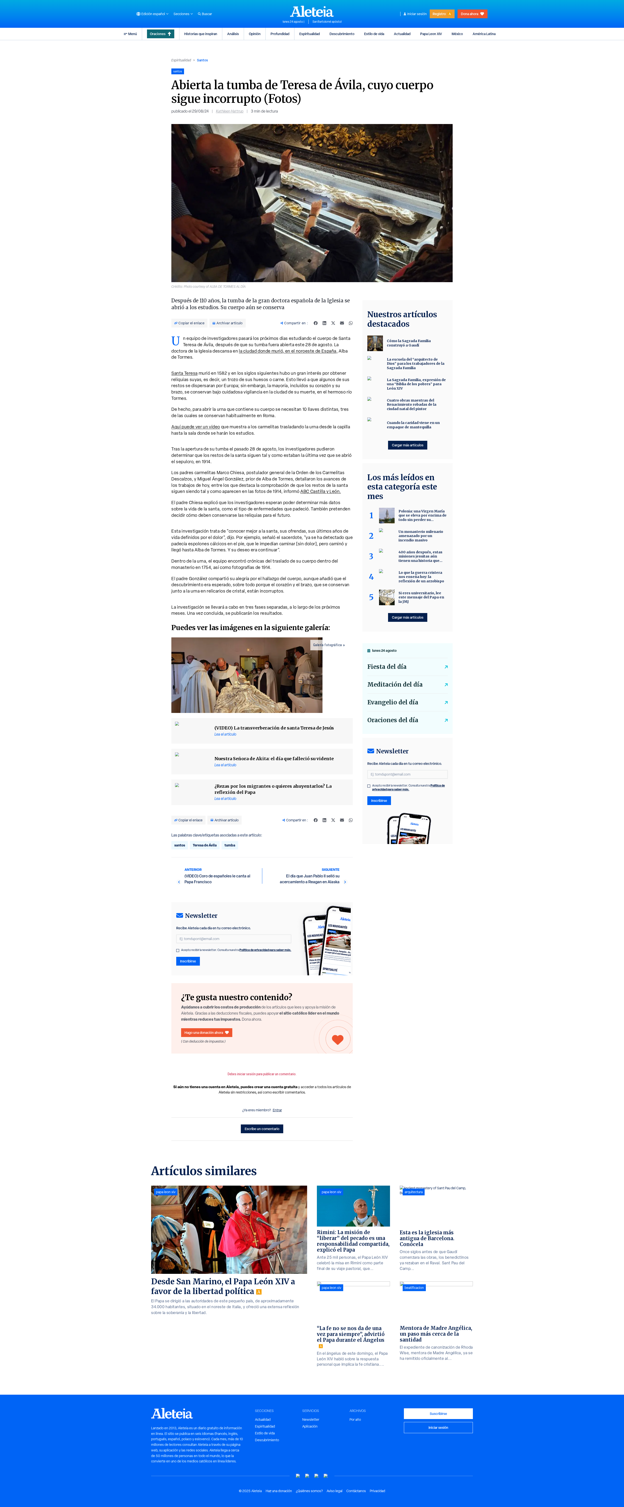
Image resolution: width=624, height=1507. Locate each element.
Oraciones (158, 33)
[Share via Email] (342, 323)
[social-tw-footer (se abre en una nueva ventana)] (316, 1475)
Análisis (233, 33)
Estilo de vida (374, 33)
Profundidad (280, 33)
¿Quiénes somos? (309, 1491)
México (457, 33)
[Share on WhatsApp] (351, 323)
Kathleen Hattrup (230, 111)
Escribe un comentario (262, 1128)
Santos (202, 60)
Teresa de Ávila (205, 845)
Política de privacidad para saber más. (265, 950)
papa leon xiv (166, 1192)
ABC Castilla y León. (320, 491)
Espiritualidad (309, 33)
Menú (132, 33)
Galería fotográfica (327, 645)
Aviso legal (334, 1491)
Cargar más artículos (407, 445)
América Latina (484, 33)
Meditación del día (395, 684)
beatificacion (414, 1288)
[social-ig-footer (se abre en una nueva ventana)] (326, 1475)
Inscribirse (188, 961)
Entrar (277, 1110)
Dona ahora (469, 13)
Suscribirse (438, 1413)
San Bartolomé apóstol (326, 22)
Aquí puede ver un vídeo (195, 427)
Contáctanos (356, 1491)
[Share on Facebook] (316, 323)
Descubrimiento (342, 33)
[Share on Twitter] (333, 323)
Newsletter (310, 1419)
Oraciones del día (392, 720)
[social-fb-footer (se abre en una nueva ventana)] (307, 1475)
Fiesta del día (387, 667)
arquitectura (414, 1192)
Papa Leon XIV (431, 33)
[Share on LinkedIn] (324, 323)
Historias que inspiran (200, 33)
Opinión (255, 33)
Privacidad (377, 1491)
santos (179, 845)
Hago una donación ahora (204, 1032)
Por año (355, 1419)
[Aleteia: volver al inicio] (312, 11)
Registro (439, 13)
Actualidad (402, 33)
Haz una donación (279, 1491)
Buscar (207, 14)
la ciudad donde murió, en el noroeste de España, (288, 351)
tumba (229, 845)
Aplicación (310, 1426)
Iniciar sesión (417, 14)
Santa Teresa (184, 373)
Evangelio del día (392, 702)
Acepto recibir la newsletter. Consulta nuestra (236, 950)
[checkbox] (177, 950)
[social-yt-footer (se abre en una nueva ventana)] (298, 1475)
